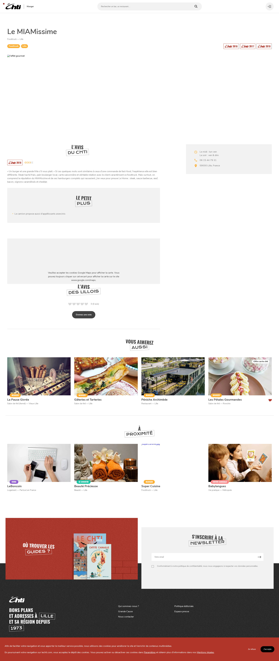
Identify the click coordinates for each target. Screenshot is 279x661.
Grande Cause (125, 611)
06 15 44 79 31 (208, 160)
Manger (30, 7)
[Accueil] (13, 6)
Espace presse (181, 611)
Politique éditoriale (183, 606)
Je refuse (252, 649)
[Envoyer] (259, 557)
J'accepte (267, 649)
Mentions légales (205, 652)
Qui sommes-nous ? (128, 606)
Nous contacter (126, 616)
